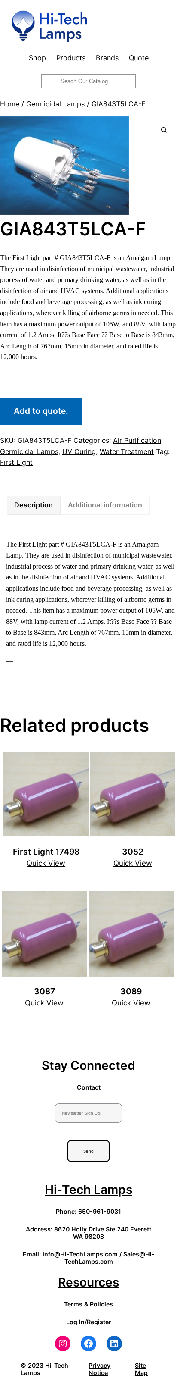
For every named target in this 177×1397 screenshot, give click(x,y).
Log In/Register (88, 1321)
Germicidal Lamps (55, 104)
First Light (16, 462)
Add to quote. (41, 411)
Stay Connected (88, 1065)
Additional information (105, 505)
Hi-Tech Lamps (88, 1189)
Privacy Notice (99, 1369)
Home (9, 104)
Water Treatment (127, 451)
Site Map (141, 1369)
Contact (89, 1087)
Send (88, 1151)
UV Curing (79, 451)
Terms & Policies (88, 1304)
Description (33, 505)
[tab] (33, 505)
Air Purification (137, 440)
